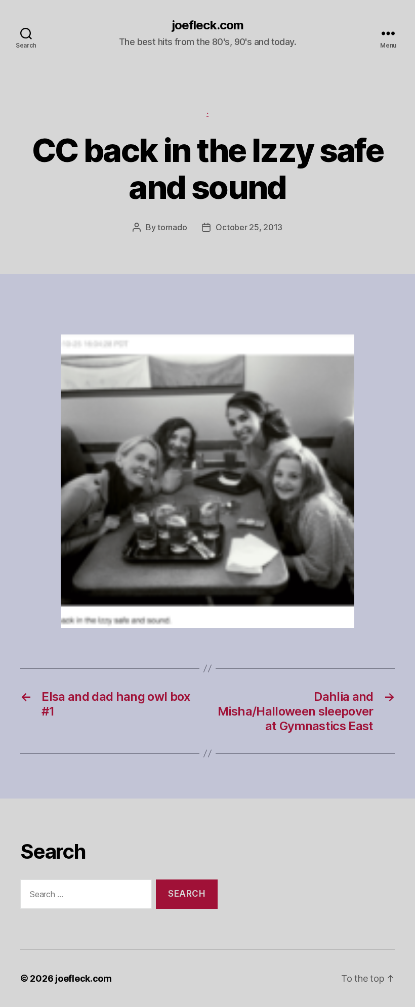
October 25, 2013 (249, 227)
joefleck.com (207, 25)
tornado (172, 227)
